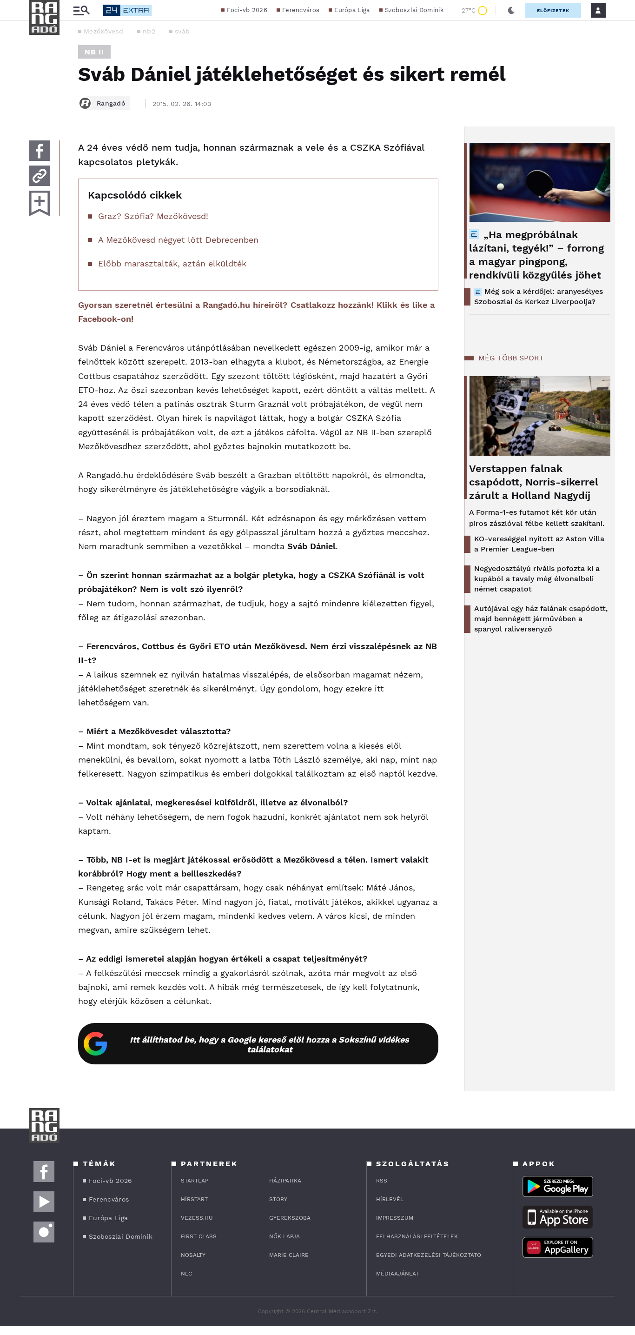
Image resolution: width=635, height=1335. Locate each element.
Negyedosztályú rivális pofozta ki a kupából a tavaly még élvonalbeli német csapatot (537, 578)
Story (278, 1199)
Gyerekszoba (290, 1218)
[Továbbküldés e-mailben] (39, 176)
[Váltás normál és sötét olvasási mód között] (511, 10)
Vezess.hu (197, 1218)
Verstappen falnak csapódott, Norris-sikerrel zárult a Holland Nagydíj (533, 482)
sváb (182, 31)
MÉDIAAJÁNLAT (397, 1273)
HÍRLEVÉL (389, 1199)
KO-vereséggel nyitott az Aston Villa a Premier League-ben (539, 543)
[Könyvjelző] (39, 203)
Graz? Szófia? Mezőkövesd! (153, 216)
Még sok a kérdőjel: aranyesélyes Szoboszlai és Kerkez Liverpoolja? (538, 296)
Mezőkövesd (103, 31)
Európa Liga (352, 10)
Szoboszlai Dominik (414, 10)
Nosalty (193, 1255)
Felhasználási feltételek (417, 1236)
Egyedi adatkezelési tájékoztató (428, 1255)
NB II (94, 51)
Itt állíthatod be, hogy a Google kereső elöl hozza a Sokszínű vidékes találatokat (269, 1044)
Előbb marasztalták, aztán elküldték (172, 263)
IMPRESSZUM (394, 1218)
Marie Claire (289, 1255)
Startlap (194, 1180)
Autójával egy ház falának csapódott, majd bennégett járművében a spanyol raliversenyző (541, 618)
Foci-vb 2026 (247, 10)
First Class (199, 1236)
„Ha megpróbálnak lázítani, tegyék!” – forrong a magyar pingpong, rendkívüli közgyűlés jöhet (536, 255)
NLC (186, 1273)
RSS (381, 1180)
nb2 (149, 31)
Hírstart (194, 1199)
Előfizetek (553, 10)
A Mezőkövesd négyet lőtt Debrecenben (178, 240)
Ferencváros (300, 10)
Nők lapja (284, 1236)
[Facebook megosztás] (39, 150)
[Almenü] (81, 10)
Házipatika (285, 1180)
